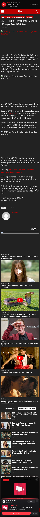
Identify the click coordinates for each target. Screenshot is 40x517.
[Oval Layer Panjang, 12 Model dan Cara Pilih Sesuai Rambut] (6, 425)
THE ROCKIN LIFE (34, 4)
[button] (37, 11)
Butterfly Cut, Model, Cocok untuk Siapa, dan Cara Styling (24, 452)
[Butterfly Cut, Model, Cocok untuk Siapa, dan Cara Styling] (6, 453)
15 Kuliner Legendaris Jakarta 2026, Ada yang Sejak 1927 (25, 433)
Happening (6, 17)
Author (3, 208)
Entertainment (18, 17)
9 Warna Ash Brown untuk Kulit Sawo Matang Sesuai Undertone (23, 443)
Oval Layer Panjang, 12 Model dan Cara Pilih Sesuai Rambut (24, 424)
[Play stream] (20, 489)
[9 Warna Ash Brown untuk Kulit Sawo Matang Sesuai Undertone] (6, 444)
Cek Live (35, 513)
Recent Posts (11, 208)
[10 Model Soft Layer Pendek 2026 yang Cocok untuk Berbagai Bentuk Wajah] (6, 415)
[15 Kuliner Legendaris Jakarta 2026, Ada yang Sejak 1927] (6, 435)
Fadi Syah (14, 212)
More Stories (10, 409)
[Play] (4, 4)
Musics (29, 17)
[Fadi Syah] (6, 216)
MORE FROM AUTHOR (27, 409)
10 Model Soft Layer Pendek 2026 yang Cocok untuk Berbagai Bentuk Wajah (24, 415)
